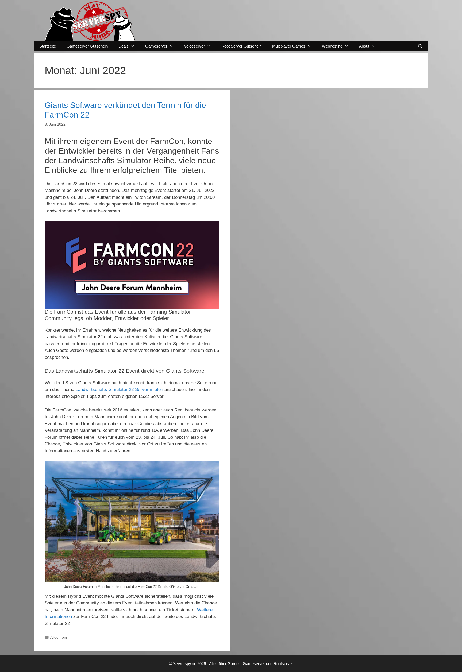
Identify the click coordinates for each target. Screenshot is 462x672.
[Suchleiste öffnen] (420, 46)
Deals (123, 46)
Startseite (47, 46)
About (364, 46)
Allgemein (58, 637)
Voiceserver (194, 46)
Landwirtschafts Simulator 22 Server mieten (119, 389)
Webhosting (332, 46)
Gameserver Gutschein (87, 46)
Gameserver (156, 46)
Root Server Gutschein (241, 46)
